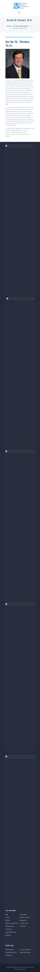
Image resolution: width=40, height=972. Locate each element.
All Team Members (20, 26)
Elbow (7, 920)
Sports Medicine (11, 923)
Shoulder (23, 914)
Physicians (9, 949)
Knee (7, 917)
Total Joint (24, 923)
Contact (8, 955)
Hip (6, 914)
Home (9, 26)
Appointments (11, 952)
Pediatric (23, 920)
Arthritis (23, 926)
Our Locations (25, 949)
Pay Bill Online (25, 952)
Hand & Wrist (25, 917)
